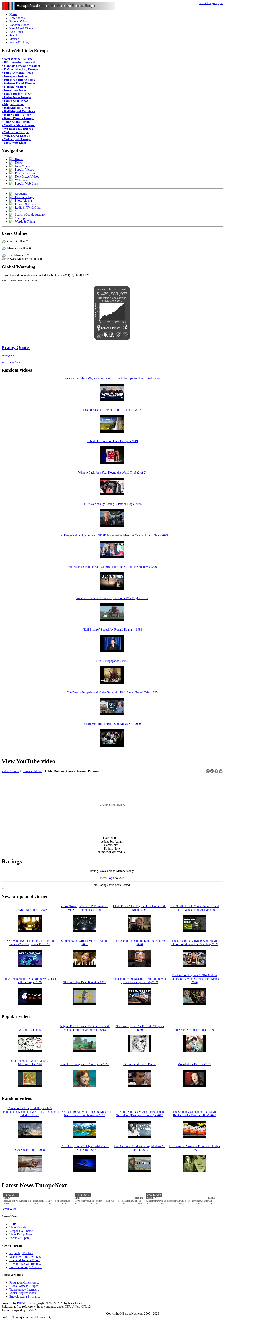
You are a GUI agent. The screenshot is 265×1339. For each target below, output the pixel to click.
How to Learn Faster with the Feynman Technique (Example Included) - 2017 (139, 1113)
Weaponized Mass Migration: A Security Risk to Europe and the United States (112, 378)
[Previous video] (212, 772)
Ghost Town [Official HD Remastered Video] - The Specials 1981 (84, 908)
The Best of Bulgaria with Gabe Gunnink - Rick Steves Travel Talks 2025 (112, 692)
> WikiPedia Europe (15, 132)
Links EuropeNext (20, 1234)
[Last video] (220, 772)
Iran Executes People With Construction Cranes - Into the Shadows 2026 (112, 566)
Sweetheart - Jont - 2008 (30, 1149)
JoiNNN (31, 1310)
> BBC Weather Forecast (18, 62)
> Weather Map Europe (17, 128)
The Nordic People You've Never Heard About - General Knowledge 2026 (194, 908)
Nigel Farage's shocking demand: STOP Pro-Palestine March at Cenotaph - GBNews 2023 (112, 535)
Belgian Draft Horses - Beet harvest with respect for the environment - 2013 (85, 1028)
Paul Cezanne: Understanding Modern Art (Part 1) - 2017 (139, 1148)
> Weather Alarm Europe (18, 125)
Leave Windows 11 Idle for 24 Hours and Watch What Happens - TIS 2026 (29, 942)
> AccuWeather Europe (17, 58)
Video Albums (10, 771)
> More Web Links (14, 142)
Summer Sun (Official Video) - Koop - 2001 (84, 942)
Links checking (109, 1198)
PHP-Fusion (24, 1303)
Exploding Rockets (21, 1253)
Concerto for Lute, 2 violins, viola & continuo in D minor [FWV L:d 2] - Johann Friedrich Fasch (29, 1112)
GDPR (6, 1198)
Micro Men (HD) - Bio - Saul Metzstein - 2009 (112, 723)
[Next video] (216, 772)
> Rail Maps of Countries (18, 111)
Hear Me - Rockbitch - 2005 (29, 909)
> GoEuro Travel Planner (18, 83)
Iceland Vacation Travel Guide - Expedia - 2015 (112, 409)
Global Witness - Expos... (25, 1286)
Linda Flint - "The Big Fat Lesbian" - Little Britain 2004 (139, 908)
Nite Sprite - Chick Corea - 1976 (195, 1029)
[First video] (208, 772)
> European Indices (14, 76)
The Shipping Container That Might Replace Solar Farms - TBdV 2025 (194, 1113)
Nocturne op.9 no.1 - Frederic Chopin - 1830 (140, 1028)
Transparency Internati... (24, 1289)
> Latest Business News (17, 93)
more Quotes (8, 355)
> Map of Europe (13, 104)
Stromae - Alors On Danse (139, 1064)
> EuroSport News (14, 90)
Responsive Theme (180, 1198)
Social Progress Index (22, 1293)
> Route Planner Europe (18, 118)
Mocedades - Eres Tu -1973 (194, 1064)
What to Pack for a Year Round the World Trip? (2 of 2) (112, 472)
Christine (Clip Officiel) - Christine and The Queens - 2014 (85, 1148)
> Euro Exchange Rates (17, 72)
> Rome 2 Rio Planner (16, 114)
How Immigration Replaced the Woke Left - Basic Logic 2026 (30, 980)
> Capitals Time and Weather (21, 65)
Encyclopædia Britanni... (24, 1296)
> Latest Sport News (15, 100)
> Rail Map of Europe (16, 107)
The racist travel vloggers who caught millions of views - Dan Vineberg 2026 (194, 942)
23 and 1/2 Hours (30, 1029)
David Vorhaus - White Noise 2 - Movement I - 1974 (30, 1062)
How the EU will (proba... (25, 1263)
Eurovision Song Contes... (25, 1267)
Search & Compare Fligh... (25, 1256)
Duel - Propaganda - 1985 (112, 661)
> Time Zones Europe (16, 121)
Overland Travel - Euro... (24, 1260)
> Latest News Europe (16, 97)
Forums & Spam (19, 1238)
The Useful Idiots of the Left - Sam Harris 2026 (139, 942)
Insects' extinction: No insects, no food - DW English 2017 (112, 598)
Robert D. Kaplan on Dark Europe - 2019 (112, 441)
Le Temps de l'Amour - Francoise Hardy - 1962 (194, 1148)
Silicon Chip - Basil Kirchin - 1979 (84, 982)
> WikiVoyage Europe (16, 139)
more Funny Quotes (12, 362)
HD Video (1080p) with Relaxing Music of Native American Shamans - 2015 (84, 1113)
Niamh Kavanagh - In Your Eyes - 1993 (84, 1064)
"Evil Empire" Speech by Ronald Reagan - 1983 (112, 629)
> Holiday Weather (14, 86)
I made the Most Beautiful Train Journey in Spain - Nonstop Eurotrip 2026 (139, 980)
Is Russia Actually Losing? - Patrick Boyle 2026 (112, 504)
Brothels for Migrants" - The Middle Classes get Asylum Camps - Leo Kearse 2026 (194, 979)
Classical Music (32, 771)
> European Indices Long (18, 79)
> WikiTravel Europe (16, 135)
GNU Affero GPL (76, 1306)
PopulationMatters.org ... (24, 1282)
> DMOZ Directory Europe (20, 69)
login (111, 878)
